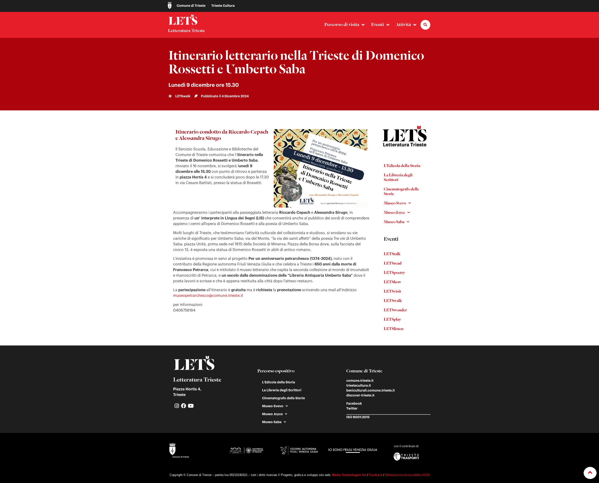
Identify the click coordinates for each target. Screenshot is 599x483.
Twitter (352, 408)
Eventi (377, 24)
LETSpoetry (394, 273)
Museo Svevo (395, 203)
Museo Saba (394, 222)
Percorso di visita (341, 24)
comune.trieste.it (359, 380)
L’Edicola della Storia (402, 166)
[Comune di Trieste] (169, 5)
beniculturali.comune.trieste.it (370, 390)
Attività (403, 24)
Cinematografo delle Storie (401, 191)
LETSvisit (392, 292)
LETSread (393, 263)
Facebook (354, 403)
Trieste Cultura (223, 5)
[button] (425, 25)
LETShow (392, 282)
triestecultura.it (358, 385)
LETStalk (392, 254)
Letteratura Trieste (186, 31)
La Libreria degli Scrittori (398, 177)
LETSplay (392, 320)
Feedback (375, 475)
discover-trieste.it (360, 395)
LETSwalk (393, 301)
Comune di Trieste (191, 5)
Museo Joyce (394, 213)
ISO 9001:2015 (358, 417)
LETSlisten (393, 329)
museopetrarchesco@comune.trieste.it (208, 296)
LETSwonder (395, 310)
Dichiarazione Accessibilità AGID (407, 475)
